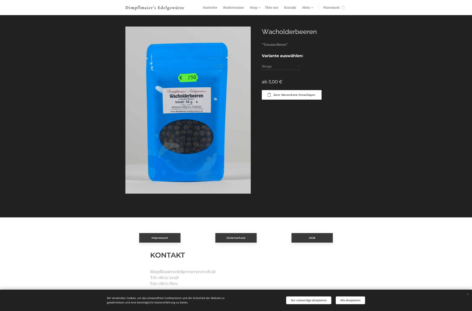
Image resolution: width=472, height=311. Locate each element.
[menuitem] (211, 7)
